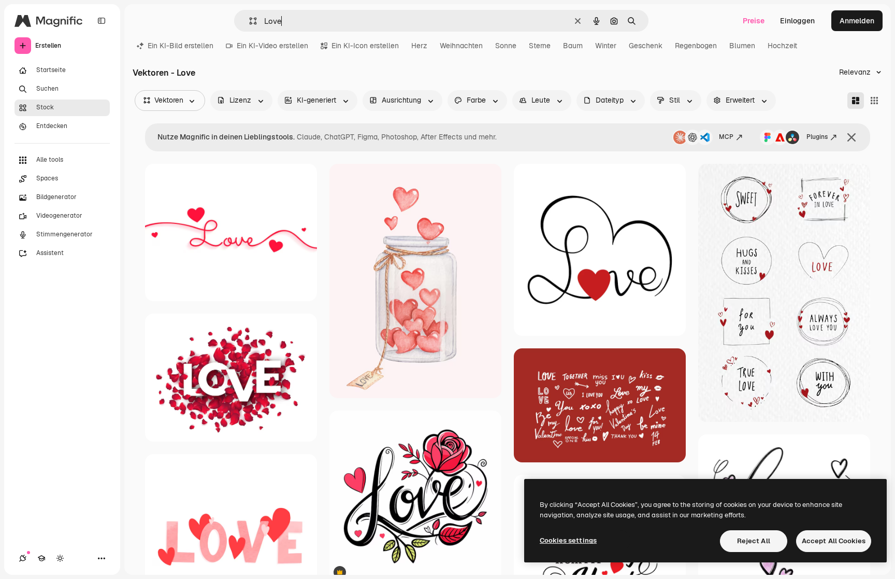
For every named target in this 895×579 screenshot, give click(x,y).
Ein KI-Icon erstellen (365, 45)
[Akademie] (41, 558)
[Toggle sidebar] (101, 20)
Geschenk (645, 45)
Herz (419, 45)
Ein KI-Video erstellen (272, 45)
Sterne (540, 45)
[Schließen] (851, 137)
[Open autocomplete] (249, 21)
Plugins (817, 137)
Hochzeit (782, 45)
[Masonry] (855, 100)
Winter (605, 45)
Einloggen (797, 20)
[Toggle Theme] (60, 558)
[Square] (874, 100)
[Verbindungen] (23, 558)
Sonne (505, 45)
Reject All (753, 540)
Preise (753, 20)
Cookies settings (568, 540)
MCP (726, 137)
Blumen (742, 45)
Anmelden (857, 20)
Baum (573, 45)
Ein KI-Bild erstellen (180, 45)
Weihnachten (461, 45)
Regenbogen (696, 45)
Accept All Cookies (833, 540)
